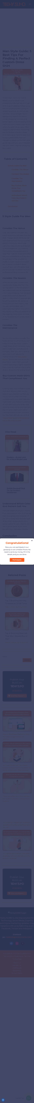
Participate (17, 560)
